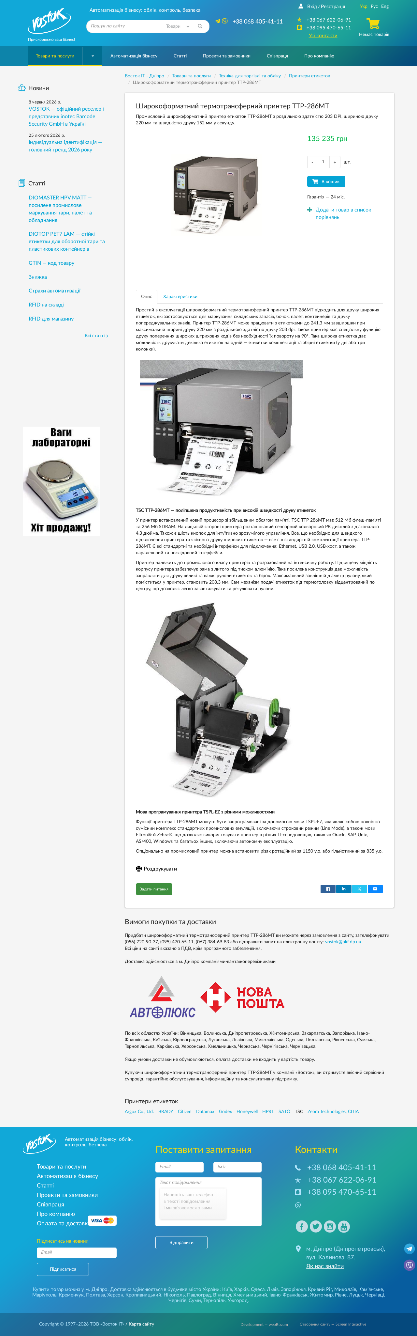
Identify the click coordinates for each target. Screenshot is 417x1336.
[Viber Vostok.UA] (409, 1265)
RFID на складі (46, 304)
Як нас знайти (325, 1266)
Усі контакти (323, 35)
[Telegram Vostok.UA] (409, 1248)
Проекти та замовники (227, 56)
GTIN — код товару (51, 263)
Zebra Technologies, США (333, 1111)
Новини (38, 88)
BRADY (165, 1111)
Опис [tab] (146, 296)
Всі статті (95, 336)
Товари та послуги (55, 56)
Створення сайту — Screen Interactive (333, 1324)
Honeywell (247, 1111)
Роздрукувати (160, 869)
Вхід (312, 6)
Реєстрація (333, 6)
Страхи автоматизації (54, 290)
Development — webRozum (264, 1325)
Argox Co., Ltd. (139, 1111)
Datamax (205, 1111)
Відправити (181, 1242)
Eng (385, 6)
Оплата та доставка (64, 1223)
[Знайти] (200, 26)
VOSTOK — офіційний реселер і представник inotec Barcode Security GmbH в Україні (66, 116)
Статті (180, 56)
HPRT (268, 1111)
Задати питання (154, 889)
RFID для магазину (51, 319)
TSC (299, 1111)
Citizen (185, 1111)
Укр (363, 6)
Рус (374, 6)
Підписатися (63, 1269)
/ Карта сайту (139, 1324)
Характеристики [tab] (180, 296)
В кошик (330, 182)
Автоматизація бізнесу (133, 56)
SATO (284, 1111)
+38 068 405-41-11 (341, 1168)
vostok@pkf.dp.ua (343, 942)
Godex (225, 1111)
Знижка (38, 277)
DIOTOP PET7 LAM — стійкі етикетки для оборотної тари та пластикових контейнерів (67, 241)
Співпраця (277, 56)
